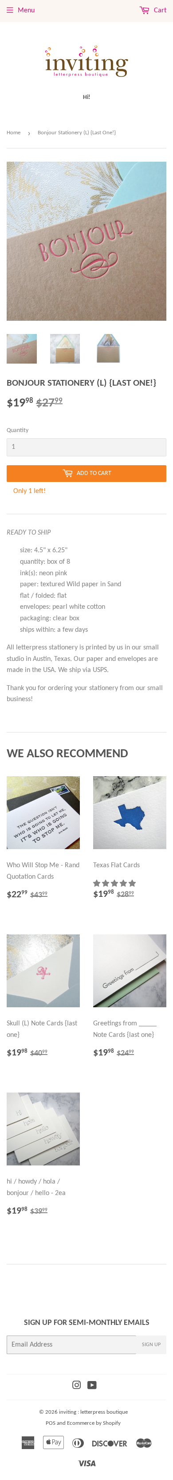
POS (50, 1423)
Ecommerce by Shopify (94, 1423)
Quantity (17, 430)
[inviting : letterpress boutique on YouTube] (92, 1386)
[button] (115, 884)
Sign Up (151, 1344)
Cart (159, 10)
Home (13, 133)
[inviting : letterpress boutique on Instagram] (76, 1386)
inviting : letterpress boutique (93, 1412)
